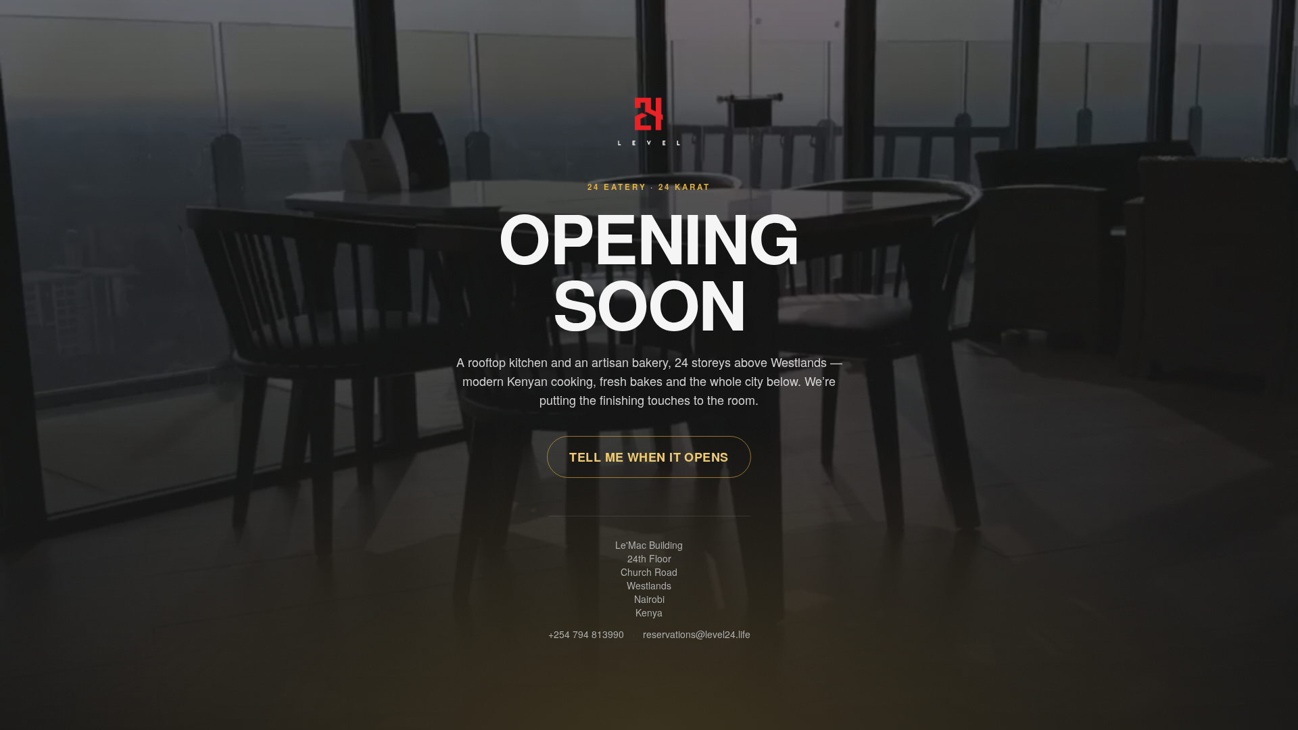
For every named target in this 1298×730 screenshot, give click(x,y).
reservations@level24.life (696, 634)
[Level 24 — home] (649, 121)
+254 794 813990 (586, 634)
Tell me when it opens (648, 457)
